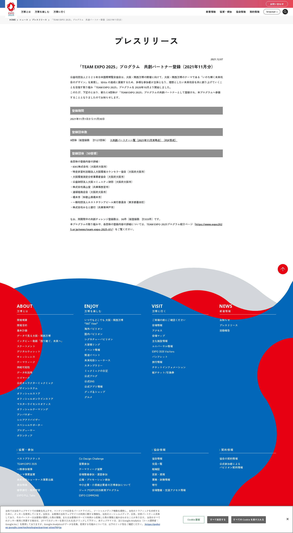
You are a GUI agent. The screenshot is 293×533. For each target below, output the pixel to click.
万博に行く (59, 11)
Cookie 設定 (194, 519)
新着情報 (211, 11)
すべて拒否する (218, 519)
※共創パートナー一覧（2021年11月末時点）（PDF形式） (143, 140)
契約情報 (254, 11)
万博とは (26, 11)
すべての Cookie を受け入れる (248, 519)
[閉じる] (287, 519)
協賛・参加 (226, 11)
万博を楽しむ (42, 11)
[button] (283, 269)
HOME (12, 19)
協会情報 (241, 11)
